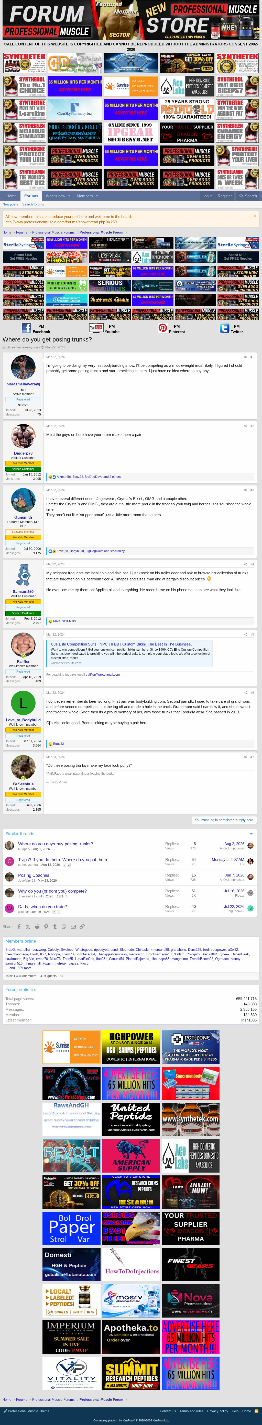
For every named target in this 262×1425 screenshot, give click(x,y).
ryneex (225, 954)
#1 (252, 357)
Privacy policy (217, 1411)
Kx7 (43, 954)
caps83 (164, 959)
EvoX (34, 954)
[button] (69, 196)
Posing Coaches (33, 875)
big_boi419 (236, 911)
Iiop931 (101, 959)
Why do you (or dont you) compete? (52, 891)
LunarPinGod (84, 959)
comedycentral (28, 865)
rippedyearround (106, 950)
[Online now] (23, 656)
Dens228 (194, 950)
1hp (154, 959)
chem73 (68, 954)
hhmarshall (33, 963)
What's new (55, 196)
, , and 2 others (89, 477)
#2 (252, 426)
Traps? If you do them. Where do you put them (62, 859)
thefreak (60, 963)
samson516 (14, 963)
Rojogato (193, 954)
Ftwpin (47, 963)
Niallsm (178, 954)
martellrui (23, 950)
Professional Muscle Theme (28, 1411)
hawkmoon (13, 959)
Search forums (33, 204)
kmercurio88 (160, 950)
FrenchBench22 (201, 959)
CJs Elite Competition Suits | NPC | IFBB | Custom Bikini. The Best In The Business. (121, 644)
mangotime (179, 959)
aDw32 (233, 950)
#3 (252, 490)
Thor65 (68, 959)
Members (85, 196)
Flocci (84, 963)
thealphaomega (16, 954)
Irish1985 (249, 1020)
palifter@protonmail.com (103, 674)
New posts (10, 204)
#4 (252, 564)
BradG (10, 950)
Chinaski (142, 950)
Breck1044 (209, 954)
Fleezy (239, 895)
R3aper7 (24, 849)
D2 (242, 864)
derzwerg (39, 950)
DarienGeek (240, 954)
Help (235, 1411)
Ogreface (222, 959)
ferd (206, 950)
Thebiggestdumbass (112, 954)
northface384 (85, 954)
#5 (252, 634)
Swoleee (67, 950)
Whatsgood (83, 950)
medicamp (136, 954)
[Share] (245, 357)
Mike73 (55, 959)
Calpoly (53, 950)
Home (11, 196)
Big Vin (28, 959)
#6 (252, 693)
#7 (252, 757)
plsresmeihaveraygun (22, 347)
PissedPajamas (137, 959)
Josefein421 (26, 880)
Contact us (168, 1411)
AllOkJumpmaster (232, 848)
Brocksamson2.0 (158, 954)
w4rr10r (23, 912)
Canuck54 (116, 959)
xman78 (42, 959)
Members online (20, 941)
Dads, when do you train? (42, 906)
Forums (31, 196)
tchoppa (54, 954)
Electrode (127, 950)
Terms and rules (191, 1411)
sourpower (218, 950)
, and (91, 551)
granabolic (178, 950)
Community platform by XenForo (131, 1420)
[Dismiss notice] (254, 216)
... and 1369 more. (18, 968)
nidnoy (236, 959)
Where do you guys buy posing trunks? (55, 844)
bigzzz (73, 963)
